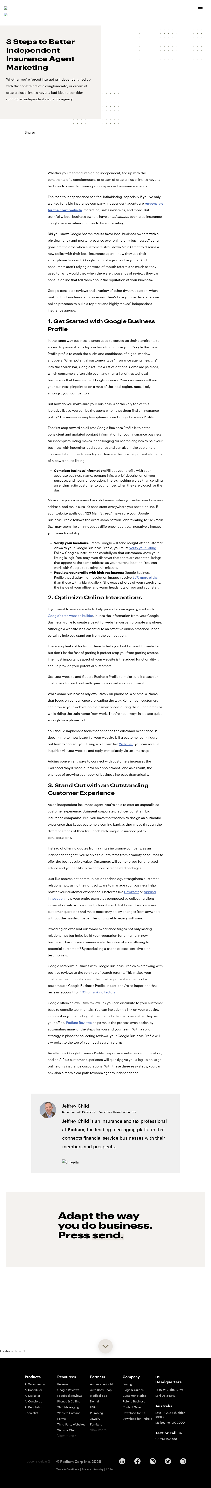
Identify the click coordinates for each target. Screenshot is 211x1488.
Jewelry (95, 1418)
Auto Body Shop (101, 1390)
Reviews (62, 1384)
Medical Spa (98, 1395)
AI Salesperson (35, 1384)
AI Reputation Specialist (34, 1410)
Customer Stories (134, 1395)
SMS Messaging (68, 1407)
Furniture (96, 1424)
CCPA (109, 1469)
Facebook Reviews (69, 1395)
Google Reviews (68, 1390)
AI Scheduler (33, 1390)
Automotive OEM (101, 1384)
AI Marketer (32, 1395)
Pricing (127, 1384)
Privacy (86, 1469)
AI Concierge (33, 1401)
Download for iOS (135, 1413)
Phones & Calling (68, 1401)
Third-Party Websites (71, 1424)
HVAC (93, 1407)
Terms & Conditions (67, 1469)
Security (98, 1469)
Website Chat (66, 1430)
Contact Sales (132, 1407)
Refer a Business (134, 1401)
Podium (76, 1129)
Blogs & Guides (133, 1390)
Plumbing (96, 1413)
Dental (94, 1401)
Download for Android (137, 1418)
